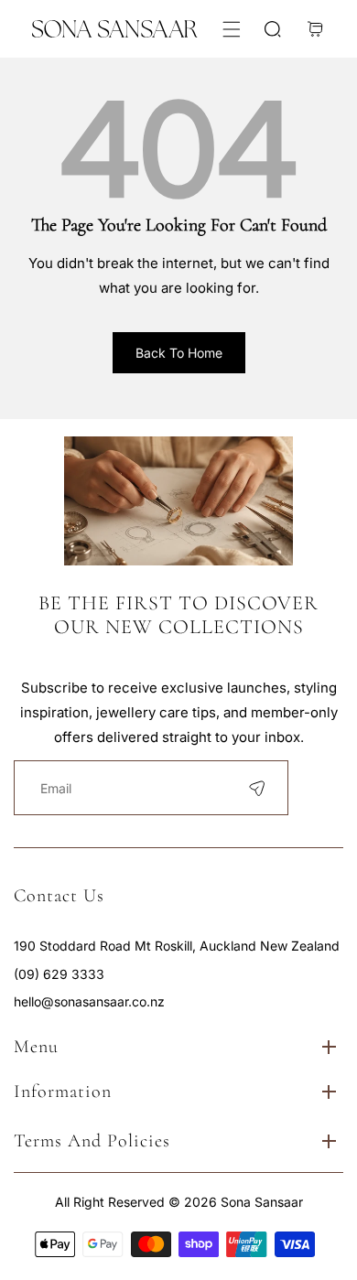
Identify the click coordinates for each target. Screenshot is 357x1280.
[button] (231, 28)
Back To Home (178, 352)
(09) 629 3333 (59, 974)
